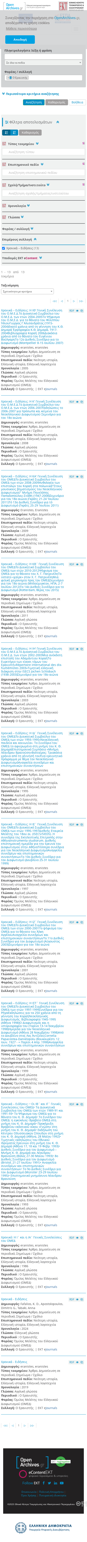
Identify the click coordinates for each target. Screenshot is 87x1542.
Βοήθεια (77, 102)
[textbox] (31, 78)
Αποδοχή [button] (20, 39)
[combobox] (43, 63)
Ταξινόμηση (10, 285)
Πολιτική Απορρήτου (51, 1491)
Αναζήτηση (34, 102)
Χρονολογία (16, 206)
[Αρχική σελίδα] (27, 6)
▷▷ (81, 301)
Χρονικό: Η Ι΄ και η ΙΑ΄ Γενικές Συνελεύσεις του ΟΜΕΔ (31, 1238)
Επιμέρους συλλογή (17, 239)
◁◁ (54, 301)
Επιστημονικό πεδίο (23, 165)
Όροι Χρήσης (28, 1495)
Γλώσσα (13, 217)
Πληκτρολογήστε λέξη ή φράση (28, 50)
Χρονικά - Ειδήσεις (14, 1299)
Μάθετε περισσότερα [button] (21, 28)
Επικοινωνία (29, 1491)
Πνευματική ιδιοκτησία (52, 1495)
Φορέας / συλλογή (18, 72)
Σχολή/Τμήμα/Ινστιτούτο (26, 185)
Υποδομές (19, 258)
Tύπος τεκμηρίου (21, 144)
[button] (30, 94)
